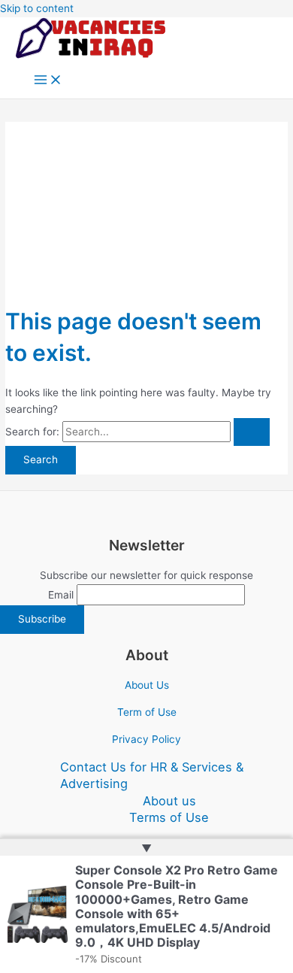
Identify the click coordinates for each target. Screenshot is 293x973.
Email (61, 595)
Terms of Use (169, 817)
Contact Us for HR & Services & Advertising (151, 775)
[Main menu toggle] (48, 81)
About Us (147, 685)
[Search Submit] (252, 432)
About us (169, 800)
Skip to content (37, 8)
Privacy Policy (146, 739)
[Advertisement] (146, 206)
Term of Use (147, 712)
